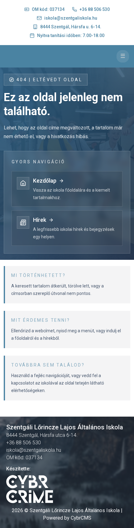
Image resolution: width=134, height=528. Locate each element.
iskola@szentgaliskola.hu (70, 18)
